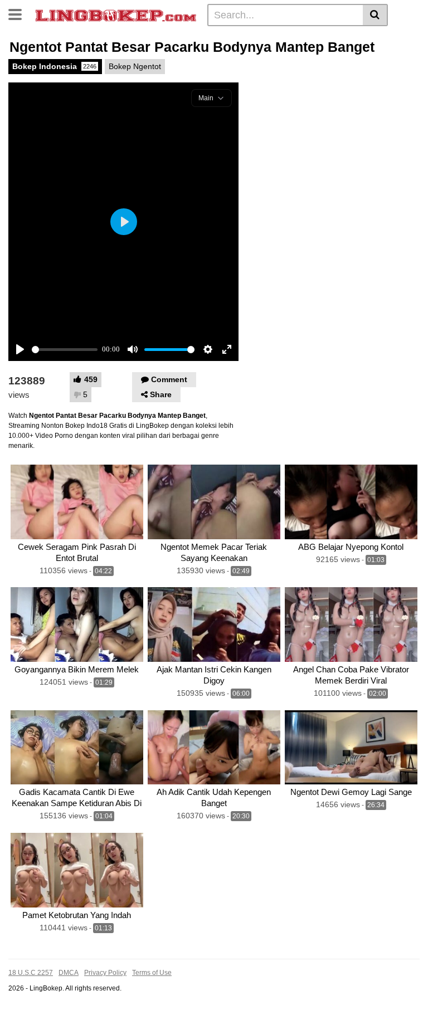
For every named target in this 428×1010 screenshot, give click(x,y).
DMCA (69, 973)
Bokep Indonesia (54, 66)
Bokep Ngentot (135, 66)
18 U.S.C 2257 (30, 973)
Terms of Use (152, 973)
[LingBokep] (116, 14)
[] (375, 15)
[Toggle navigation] (19, 13)
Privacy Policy (105, 973)
